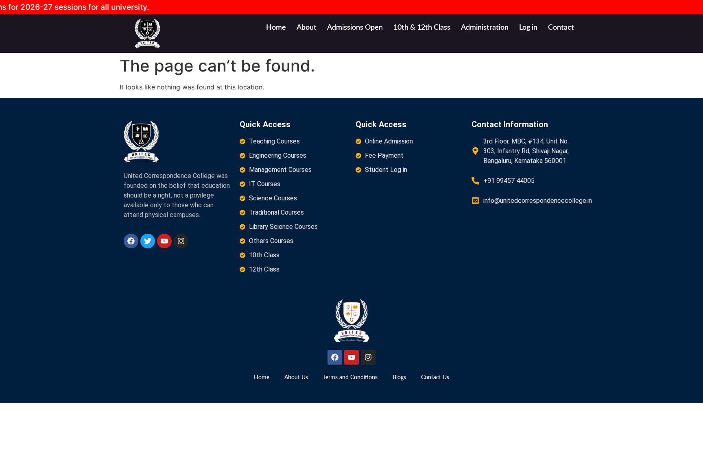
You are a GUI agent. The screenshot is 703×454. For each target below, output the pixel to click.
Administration (485, 27)
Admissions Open (355, 27)
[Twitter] (147, 241)
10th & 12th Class (421, 27)
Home (276, 27)
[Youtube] (164, 241)
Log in (528, 27)
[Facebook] (131, 241)
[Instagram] (181, 241)
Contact (561, 27)
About (307, 27)
